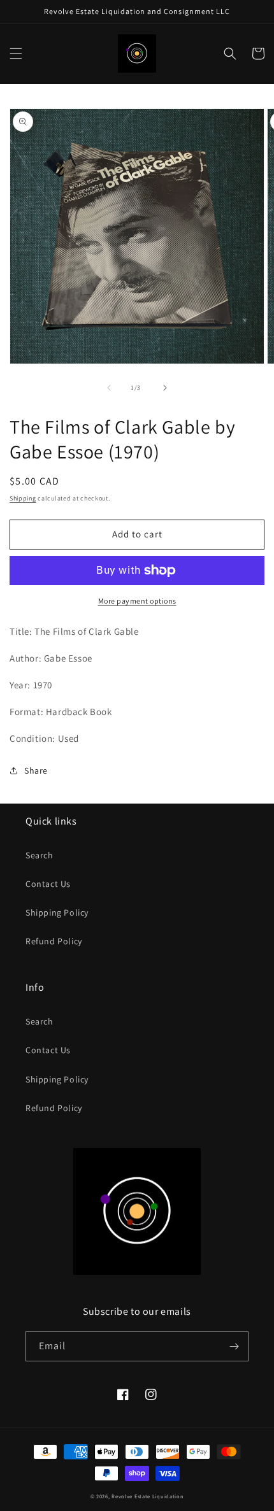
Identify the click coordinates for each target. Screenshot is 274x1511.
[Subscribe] (234, 1346)
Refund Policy (53, 941)
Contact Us (48, 884)
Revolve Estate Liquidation (148, 1496)
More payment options (137, 601)
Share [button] (36, 770)
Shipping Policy (57, 912)
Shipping (23, 498)
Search (39, 855)
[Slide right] (165, 388)
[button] (16, 53)
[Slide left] (109, 388)
